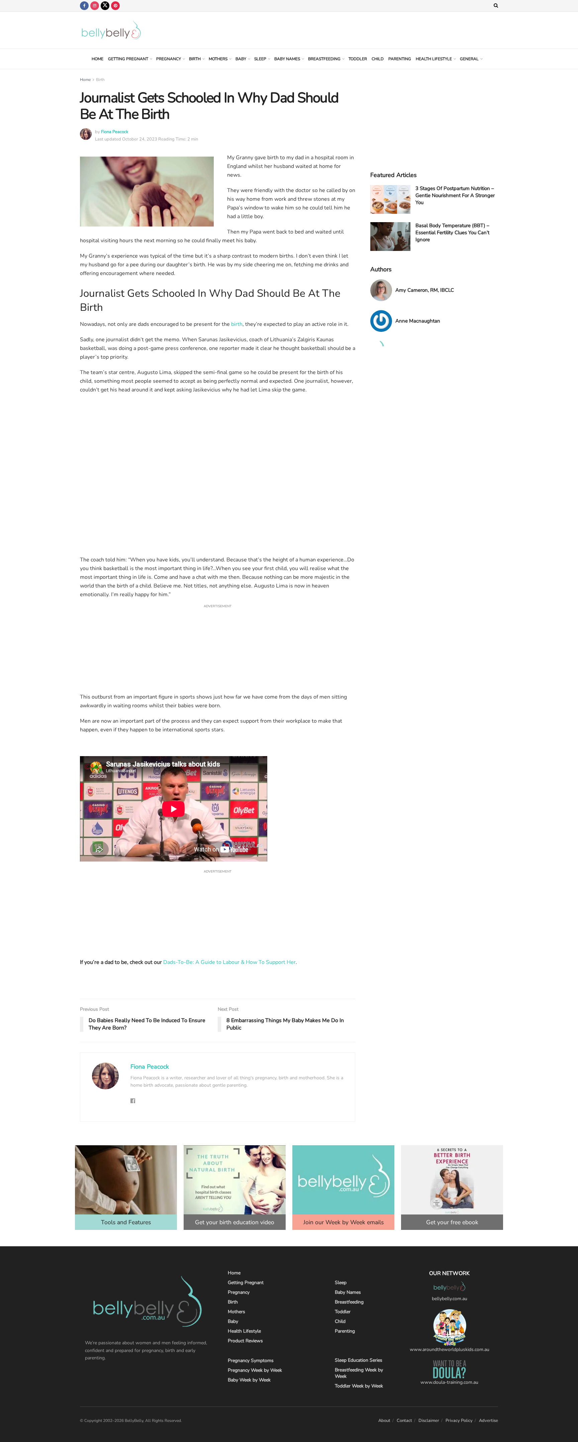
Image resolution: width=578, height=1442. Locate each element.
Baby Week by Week (249, 1380)
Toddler (358, 59)
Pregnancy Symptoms (251, 1360)
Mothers (218, 59)
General (469, 59)
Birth (195, 59)
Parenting (399, 59)
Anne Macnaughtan (417, 321)
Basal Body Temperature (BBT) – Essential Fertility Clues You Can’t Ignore (452, 232)
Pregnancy (168, 59)
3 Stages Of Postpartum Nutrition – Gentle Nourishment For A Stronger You (455, 195)
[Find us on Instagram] (94, 5)
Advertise (488, 1421)
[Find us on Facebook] (84, 5)
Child (378, 59)
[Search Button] (496, 5)
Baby (240, 59)
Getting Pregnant (128, 59)
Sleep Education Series (358, 1360)
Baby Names (287, 59)
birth (237, 324)
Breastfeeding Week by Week (359, 1373)
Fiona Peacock (114, 132)
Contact (404, 1421)
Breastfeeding (324, 59)
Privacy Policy (459, 1421)
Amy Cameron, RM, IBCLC (424, 290)
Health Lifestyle (434, 59)
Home (97, 59)
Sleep (260, 59)
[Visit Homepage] (111, 30)
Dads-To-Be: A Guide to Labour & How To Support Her (229, 962)
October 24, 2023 (139, 139)
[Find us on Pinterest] (115, 5)
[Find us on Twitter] (105, 5)
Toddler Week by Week (359, 1386)
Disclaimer (428, 1421)
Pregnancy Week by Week (255, 1370)
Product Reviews (245, 1341)
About (384, 1421)
